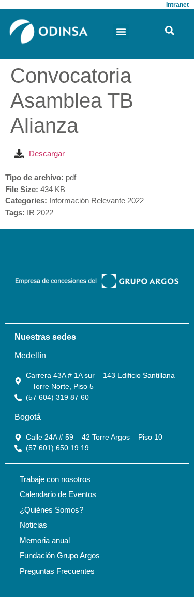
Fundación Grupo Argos (60, 555)
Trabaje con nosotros (55, 479)
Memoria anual (45, 540)
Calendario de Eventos (58, 494)
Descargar (47, 153)
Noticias (33, 524)
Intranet (177, 4)
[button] (121, 31)
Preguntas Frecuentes (57, 570)
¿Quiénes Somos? (51, 509)
